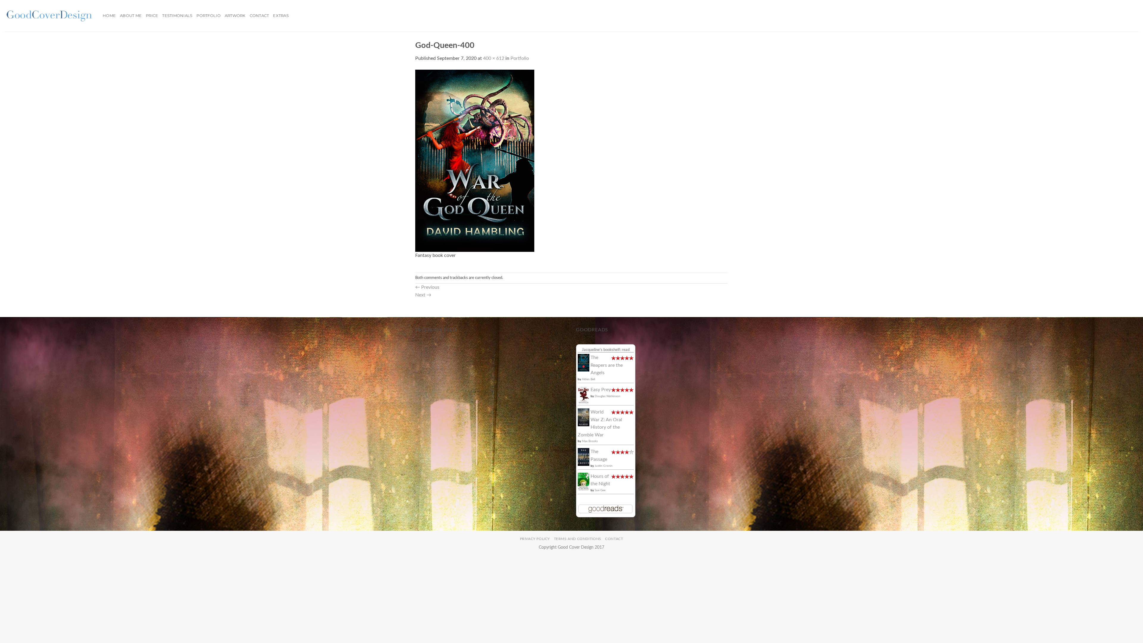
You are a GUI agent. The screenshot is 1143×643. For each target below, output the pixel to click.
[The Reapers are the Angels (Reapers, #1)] (583, 362)
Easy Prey (601, 389)
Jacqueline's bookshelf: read (606, 350)
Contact (259, 15)
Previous (427, 287)
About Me (131, 15)
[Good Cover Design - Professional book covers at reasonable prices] (49, 16)
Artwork (235, 15)
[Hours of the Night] (583, 481)
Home (109, 15)
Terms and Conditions (577, 539)
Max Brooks (590, 441)
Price (152, 15)
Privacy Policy (535, 539)
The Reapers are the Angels (607, 365)
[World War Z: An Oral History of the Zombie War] (583, 417)
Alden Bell (588, 379)
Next (423, 295)
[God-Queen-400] (474, 160)
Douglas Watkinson (607, 396)
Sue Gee (600, 490)
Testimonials (177, 15)
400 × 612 (493, 58)
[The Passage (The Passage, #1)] (583, 456)
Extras (281, 15)
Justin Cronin (604, 465)
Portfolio (208, 15)
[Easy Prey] (583, 394)
